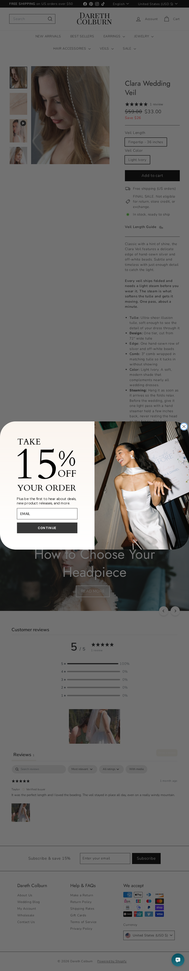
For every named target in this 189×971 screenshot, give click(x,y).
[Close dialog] (183, 426)
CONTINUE (47, 528)
